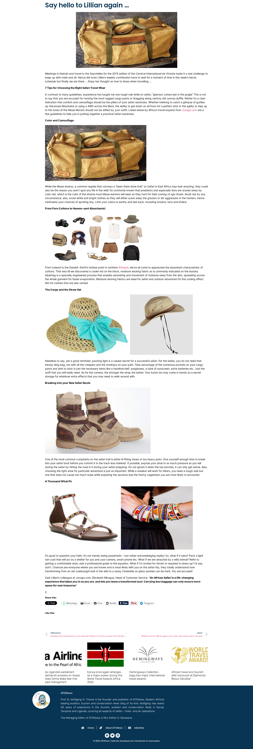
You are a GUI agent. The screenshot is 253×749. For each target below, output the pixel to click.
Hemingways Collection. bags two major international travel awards (147, 675)
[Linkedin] (118, 735)
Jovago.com (189, 110)
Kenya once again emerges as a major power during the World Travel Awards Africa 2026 (104, 677)
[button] (87, 324)
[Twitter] (112, 735)
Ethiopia (123, 267)
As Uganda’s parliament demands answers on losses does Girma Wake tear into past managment (62, 677)
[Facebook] (107, 735)
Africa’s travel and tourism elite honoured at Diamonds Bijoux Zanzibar (189, 675)
